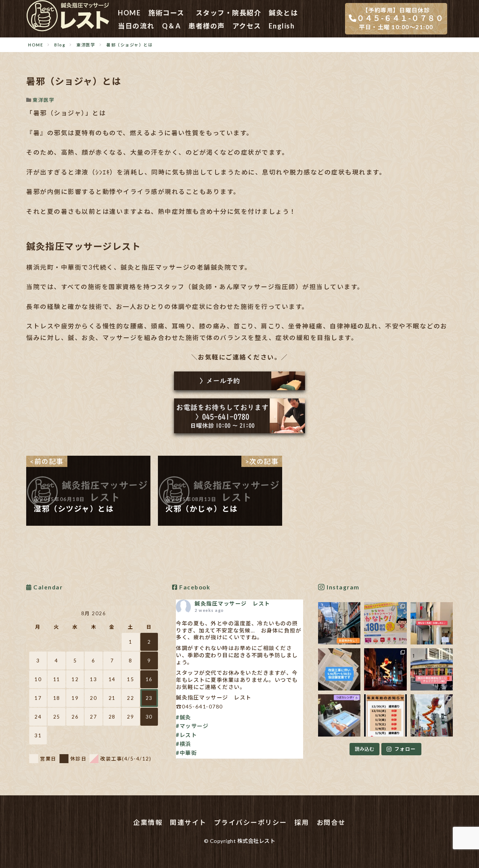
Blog (59, 44)
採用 (302, 822)
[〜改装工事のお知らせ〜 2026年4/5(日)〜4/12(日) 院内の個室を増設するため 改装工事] (339, 669)
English (282, 26)
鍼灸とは (283, 13)
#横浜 (183, 744)
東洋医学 (85, 44)
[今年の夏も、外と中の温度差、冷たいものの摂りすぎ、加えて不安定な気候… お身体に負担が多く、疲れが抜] (339, 623)
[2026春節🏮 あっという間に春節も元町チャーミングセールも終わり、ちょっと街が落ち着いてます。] (385, 669)
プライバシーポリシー (250, 822)
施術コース (166, 13)
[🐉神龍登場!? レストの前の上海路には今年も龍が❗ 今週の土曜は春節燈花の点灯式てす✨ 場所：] (432, 715)
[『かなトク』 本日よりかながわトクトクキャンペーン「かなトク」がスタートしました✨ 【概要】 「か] (385, 623)
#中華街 (186, 753)
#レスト (186, 735)
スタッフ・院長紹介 (229, 13)
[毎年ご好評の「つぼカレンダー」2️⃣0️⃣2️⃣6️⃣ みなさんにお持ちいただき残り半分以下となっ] (339, 715)
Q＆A (171, 26)
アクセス (246, 26)
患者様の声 (206, 26)
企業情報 (147, 822)
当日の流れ (136, 26)
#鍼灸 (183, 717)
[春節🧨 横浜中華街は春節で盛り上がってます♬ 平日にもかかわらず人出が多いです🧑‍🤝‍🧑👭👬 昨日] (432, 669)
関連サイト (188, 822)
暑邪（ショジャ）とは (129, 44)
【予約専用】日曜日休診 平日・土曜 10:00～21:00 (400, 18)
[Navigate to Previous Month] (34, 613)
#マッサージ (192, 726)
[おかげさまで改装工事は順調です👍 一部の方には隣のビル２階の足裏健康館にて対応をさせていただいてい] (432, 623)
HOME (129, 13)
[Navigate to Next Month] (153, 613)
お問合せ (331, 822)
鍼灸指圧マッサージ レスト (232, 603)
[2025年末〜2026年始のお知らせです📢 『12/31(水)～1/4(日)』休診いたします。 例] (385, 715)
